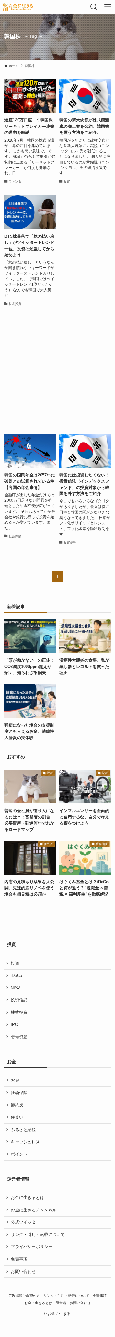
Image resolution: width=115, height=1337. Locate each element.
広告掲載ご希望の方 (24, 1295)
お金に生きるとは (27, 1197)
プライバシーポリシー (31, 1246)
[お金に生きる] (17, 7)
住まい (17, 1117)
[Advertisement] (57, 370)
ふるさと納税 (23, 1129)
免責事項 (19, 1259)
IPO (14, 1024)
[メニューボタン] (108, 7)
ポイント (19, 1154)
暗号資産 (19, 1037)
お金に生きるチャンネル (34, 1210)
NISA (16, 987)
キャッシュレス (25, 1141)
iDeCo (16, 975)
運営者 (61, 1303)
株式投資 (19, 1012)
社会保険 (19, 1092)
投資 (15, 963)
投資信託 (19, 1000)
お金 (15, 1080)
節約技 (17, 1104)
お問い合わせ (23, 1271)
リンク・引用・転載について (38, 1234)
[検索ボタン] (94, 7)
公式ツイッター (25, 1222)
